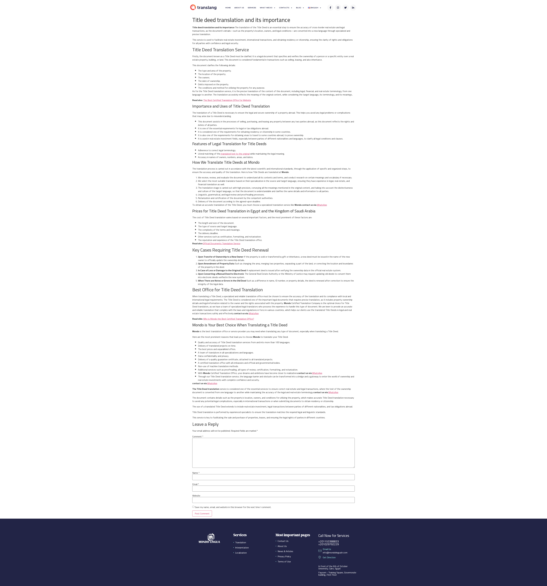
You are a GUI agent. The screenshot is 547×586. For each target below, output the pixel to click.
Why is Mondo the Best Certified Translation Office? (228, 319)
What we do (266, 8)
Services (252, 8)
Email (195, 484)
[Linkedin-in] (353, 7)
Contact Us (283, 541)
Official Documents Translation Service (221, 243)
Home (228, 8)
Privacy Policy (284, 556)
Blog (298, 8)
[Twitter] (345, 7)
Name (196, 473)
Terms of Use (284, 561)
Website (196, 495)
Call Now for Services (333, 535)
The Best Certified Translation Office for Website (227, 100)
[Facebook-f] (330, 7)
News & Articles (285, 551)
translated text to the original (235, 154)
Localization (241, 553)
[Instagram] (338, 7)
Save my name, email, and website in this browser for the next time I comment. (233, 507)
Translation (240, 542)
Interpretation (242, 547)
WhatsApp (322, 205)
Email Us (327, 549)
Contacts (284, 8)
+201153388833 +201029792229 (328, 543)
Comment (197, 436)
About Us (239, 8)
